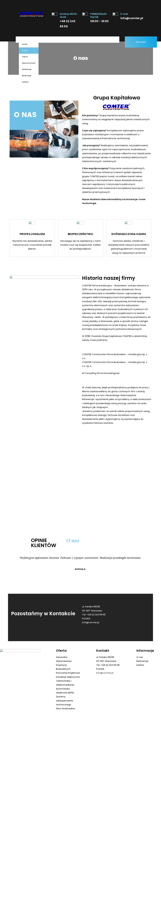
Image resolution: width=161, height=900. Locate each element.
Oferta (25, 57)
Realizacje (26, 75)
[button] (141, 42)
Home (24, 44)
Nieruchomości (28, 63)
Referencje (26, 69)
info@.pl (90, 622)
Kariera (25, 82)
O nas (24, 50)
